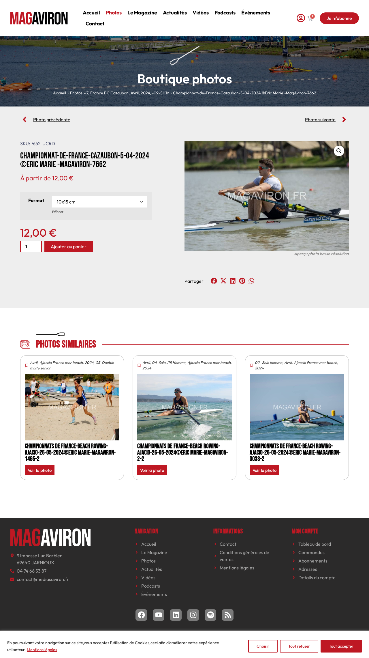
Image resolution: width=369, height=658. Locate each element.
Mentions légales (42, 649)
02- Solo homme (268, 362)
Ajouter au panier (68, 246)
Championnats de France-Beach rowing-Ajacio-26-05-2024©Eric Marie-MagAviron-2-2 (182, 452)
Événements (255, 12)
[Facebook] (141, 615)
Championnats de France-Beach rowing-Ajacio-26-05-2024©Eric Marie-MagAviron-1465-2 (70, 452)
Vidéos (201, 12)
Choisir (263, 646)
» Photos (74, 93)
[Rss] (228, 615)
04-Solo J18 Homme (168, 362)
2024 (145, 93)
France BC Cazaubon (109, 93)
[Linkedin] (176, 615)
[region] (184, 644)
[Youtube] (158, 615)
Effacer (57, 212)
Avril (135, 93)
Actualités (175, 12)
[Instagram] (193, 615)
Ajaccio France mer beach (61, 362)
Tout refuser (299, 646)
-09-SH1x (160, 93)
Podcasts (225, 12)
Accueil (91, 12)
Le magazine (142, 12)
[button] (339, 151)
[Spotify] (210, 615)
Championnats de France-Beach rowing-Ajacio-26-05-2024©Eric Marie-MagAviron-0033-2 (295, 452)
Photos (114, 12)
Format (36, 200)
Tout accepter (341, 646)
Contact (95, 23)
